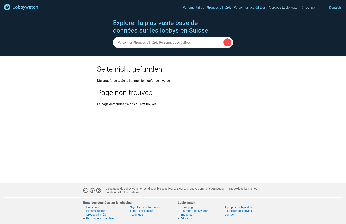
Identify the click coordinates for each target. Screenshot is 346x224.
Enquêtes (186, 214)
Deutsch (335, 7)
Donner (311, 7)
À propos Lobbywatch (284, 7)
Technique (136, 214)
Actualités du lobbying (238, 210)
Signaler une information (145, 207)
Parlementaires (193, 7)
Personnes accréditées (250, 7)
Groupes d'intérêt (219, 7)
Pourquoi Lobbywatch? (195, 210)
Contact (230, 214)
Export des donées (141, 210)
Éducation (187, 218)
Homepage (93, 207)
